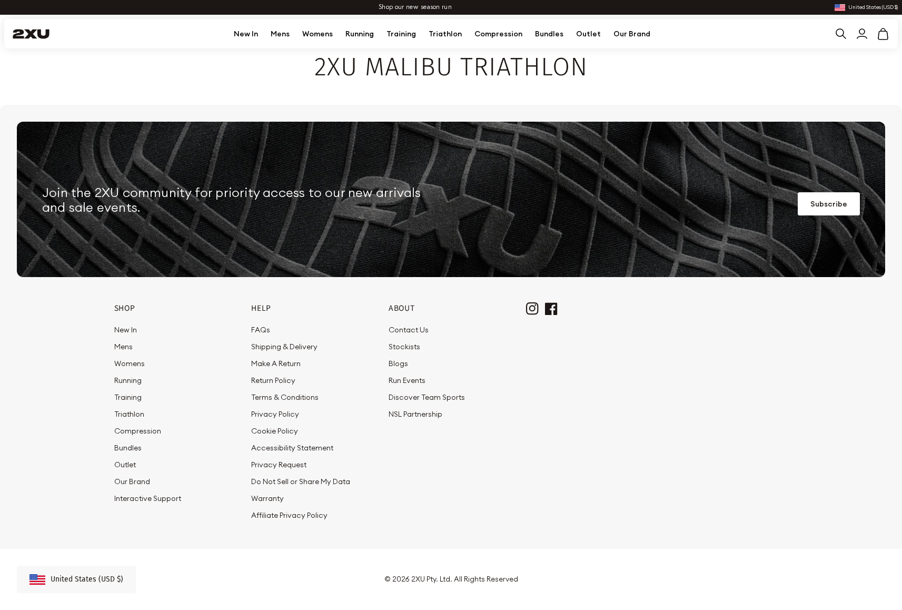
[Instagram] (531, 307)
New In (246, 33)
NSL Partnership (415, 414)
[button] (883, 33)
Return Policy (273, 380)
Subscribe (828, 204)
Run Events (407, 380)
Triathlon (445, 33)
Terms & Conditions (285, 397)
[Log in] (862, 33)
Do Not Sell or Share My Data (300, 481)
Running (359, 33)
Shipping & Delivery (284, 346)
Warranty (267, 498)
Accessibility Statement (292, 447)
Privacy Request (278, 464)
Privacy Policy (275, 414)
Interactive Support (147, 498)
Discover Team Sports (427, 397)
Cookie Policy (274, 431)
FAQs (260, 329)
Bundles (549, 33)
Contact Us (409, 329)
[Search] (841, 33)
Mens (280, 33)
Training (401, 33)
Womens (317, 33)
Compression (498, 33)
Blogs (398, 363)
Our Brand (631, 33)
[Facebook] (550, 307)
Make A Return (276, 363)
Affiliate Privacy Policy (289, 515)
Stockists (404, 346)
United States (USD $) (873, 7)
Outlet (588, 33)
